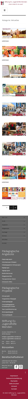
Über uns (4, 217)
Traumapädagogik (7, 315)
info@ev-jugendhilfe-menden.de (11, 336)
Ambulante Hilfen (7, 282)
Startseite (14, 381)
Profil (3, 221)
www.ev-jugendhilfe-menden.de (11, 338)
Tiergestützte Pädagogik (9, 299)
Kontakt (4, 243)
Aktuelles (4, 239)
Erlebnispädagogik (7, 301)
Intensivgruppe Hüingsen (9, 262)
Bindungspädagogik (7, 312)
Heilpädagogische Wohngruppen (11, 265)
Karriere (4, 236)
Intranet (14, 386)
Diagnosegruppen (7, 259)
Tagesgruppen (6, 270)
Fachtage (4, 232)
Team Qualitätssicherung (9, 309)
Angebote (5, 225)
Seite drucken (14, 383)
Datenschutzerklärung (14, 378)
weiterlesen (5, 41)
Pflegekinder (5, 228)
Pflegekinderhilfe (7, 276)
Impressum (14, 376)
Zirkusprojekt (6, 296)
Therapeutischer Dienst (9, 279)
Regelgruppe (5, 267)
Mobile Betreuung (7, 273)
